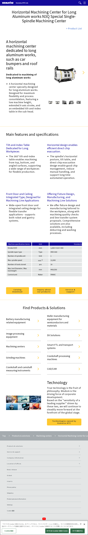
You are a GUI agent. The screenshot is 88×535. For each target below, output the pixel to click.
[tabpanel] (50, 102)
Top (4, 435)
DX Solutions (53, 335)
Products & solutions (21, 435)
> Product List (74, 28)
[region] (44, 528)
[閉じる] (84, 524)
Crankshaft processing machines (58, 357)
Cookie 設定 (8, 531)
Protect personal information (16, 499)
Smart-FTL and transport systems (60, 346)
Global (9, 475)
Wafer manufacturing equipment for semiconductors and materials (58, 320)
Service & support (70, 290)
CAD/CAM (52, 368)
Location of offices (14, 464)
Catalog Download (17, 290)
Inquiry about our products (44, 290)
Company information (15, 458)
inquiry (9, 481)
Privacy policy (11, 487)
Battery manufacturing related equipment (18, 320)
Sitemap (9, 505)
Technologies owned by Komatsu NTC (64, 422)
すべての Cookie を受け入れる (57, 531)
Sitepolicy (10, 493)
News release (12, 469)
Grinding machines (15, 357)
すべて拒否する (77, 531)
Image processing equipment (15, 335)
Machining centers (15, 346)
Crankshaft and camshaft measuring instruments (19, 369)
